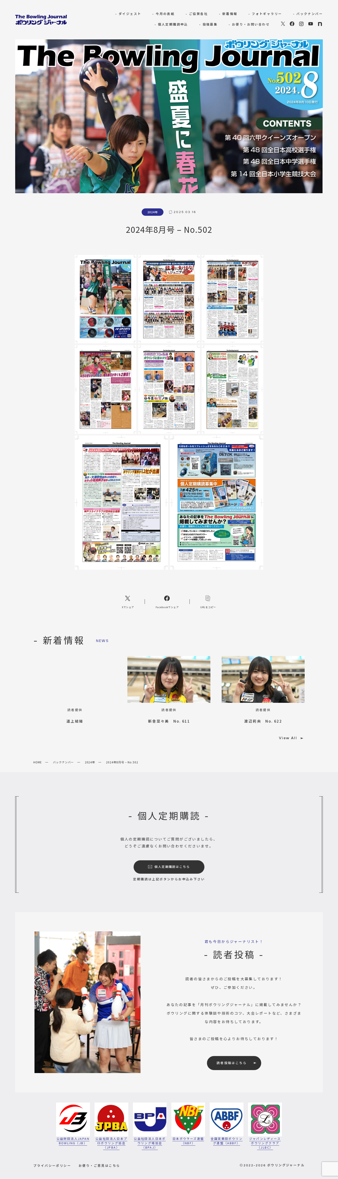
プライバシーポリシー (52, 1165)
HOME (37, 762)
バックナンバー (63, 762)
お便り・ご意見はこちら (99, 1165)
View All (288, 738)
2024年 (90, 762)
